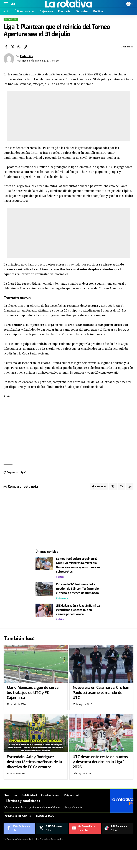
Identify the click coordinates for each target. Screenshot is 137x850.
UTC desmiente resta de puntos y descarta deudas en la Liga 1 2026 (100, 762)
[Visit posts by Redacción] (9, 58)
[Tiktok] (117, 828)
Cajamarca (62, 598)
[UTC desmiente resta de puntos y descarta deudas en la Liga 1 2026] (101, 733)
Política (60, 576)
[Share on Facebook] (6, 47)
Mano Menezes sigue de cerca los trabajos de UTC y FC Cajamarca (32, 692)
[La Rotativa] (68, 3)
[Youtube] (85, 828)
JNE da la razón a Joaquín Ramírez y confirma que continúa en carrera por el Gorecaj (78, 610)
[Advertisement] (68, 116)
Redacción (26, 56)
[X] (52, 828)
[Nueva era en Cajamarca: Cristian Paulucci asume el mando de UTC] (101, 664)
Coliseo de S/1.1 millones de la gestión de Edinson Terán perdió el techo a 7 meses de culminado (77, 589)
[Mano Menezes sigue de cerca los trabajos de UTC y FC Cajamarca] (36, 664)
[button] (7, 3)
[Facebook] (19, 828)
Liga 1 (23, 472)
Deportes (10, 19)
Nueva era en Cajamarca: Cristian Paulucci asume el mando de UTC (101, 692)
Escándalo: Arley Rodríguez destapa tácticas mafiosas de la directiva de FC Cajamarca (34, 762)
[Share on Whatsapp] (18, 47)
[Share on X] (12, 47)
